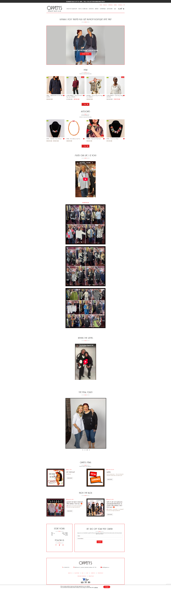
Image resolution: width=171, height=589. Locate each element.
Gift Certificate (70, 472)
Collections (110, 4)
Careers (109, 472)
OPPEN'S (54, 8)
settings (96, 587)
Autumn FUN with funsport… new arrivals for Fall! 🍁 (75, 503)
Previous (44, 423)
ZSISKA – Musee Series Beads (112, 138)
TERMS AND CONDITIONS (81, 576)
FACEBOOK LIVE (85, 202)
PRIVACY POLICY (91, 576)
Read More (70, 478)
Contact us (120, 4)
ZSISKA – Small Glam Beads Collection (53, 138)
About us (105, 4)
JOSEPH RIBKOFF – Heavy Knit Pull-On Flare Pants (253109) (74, 96)
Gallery (115, 4)
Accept (106, 587)
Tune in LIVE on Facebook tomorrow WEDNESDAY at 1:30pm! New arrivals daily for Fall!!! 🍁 (114, 504)
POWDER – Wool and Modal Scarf (94, 138)
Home (101, 4)
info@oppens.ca (105, 567)
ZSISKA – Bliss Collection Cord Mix (73, 138)
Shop (85, 104)
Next (126, 423)
